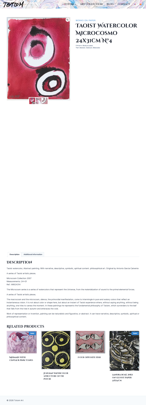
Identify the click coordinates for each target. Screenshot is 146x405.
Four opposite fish (89, 357)
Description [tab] (14, 254)
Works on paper (86, 20)
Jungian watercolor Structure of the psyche (56, 376)
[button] (67, 20)
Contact (124, 4)
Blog (110, 4)
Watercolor (96, 47)
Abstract (82, 47)
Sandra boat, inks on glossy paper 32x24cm (122, 377)
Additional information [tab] (33, 254)
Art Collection (91, 4)
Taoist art (89, 47)
